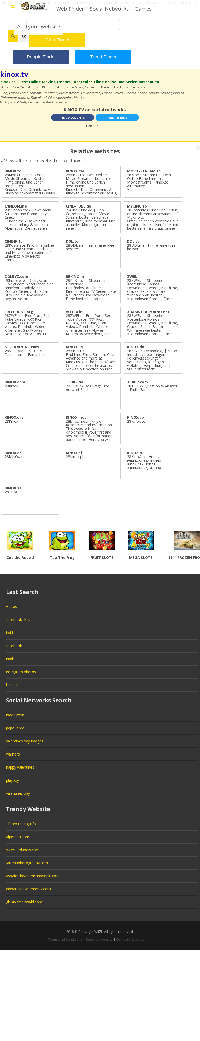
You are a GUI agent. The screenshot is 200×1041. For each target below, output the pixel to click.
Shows (154, 92)
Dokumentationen (14, 97)
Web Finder (70, 8)
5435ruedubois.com (22, 849)
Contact (122, 939)
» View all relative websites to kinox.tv (43, 160)
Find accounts (72, 117)
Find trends (117, 117)
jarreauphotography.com (27, 862)
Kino (3, 92)
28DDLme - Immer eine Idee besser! (90, 247)
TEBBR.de (74, 382)
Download (38, 97)
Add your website (38, 26)
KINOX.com (15, 382)
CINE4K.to (14, 241)
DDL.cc (133, 241)
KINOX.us (74, 346)
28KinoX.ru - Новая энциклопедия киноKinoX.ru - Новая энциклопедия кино (144, 462)
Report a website (99, 939)
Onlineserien (90, 92)
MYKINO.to (137, 206)
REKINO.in (75, 276)
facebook (14, 645)
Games (143, 8)
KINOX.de (135, 346)
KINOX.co (135, 417)
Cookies (138, 939)
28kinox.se (13, 491)
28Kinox (11, 385)
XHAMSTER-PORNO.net (148, 311)
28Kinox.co (136, 421)
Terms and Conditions (65, 939)
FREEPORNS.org (19, 311)
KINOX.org (14, 417)
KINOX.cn (13, 452)
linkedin (12, 684)
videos (11, 606)
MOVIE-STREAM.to (144, 170)
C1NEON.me (16, 206)
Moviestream (69, 92)
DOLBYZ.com (16, 276)
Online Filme (18, 92)
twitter (11, 632)
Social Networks (109, 8)
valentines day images (24, 741)
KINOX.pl (74, 452)
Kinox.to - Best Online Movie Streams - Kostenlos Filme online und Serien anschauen (79, 81)
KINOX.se (13, 487)
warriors (13, 754)
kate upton (15, 715)
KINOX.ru (135, 452)
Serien (142, 92)
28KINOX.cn (15, 456)
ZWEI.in (134, 276)
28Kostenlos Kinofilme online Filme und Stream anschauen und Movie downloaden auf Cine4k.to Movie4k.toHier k (29, 252)
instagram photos (21, 671)
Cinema (130, 92)
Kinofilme (49, 92)
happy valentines (20, 767)
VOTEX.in (74, 311)
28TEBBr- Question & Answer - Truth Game (152, 387)
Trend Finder (103, 56)
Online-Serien (112, 92)
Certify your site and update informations (43, 102)
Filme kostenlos (60, 97)
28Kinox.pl (74, 456)
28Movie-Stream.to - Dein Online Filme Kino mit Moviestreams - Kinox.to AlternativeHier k (149, 182)
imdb (10, 658)
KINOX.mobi (77, 417)
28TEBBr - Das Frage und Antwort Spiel (87, 387)
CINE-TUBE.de (78, 206)
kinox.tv (14, 74)
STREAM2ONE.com (22, 346)
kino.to (178, 92)
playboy (12, 780)
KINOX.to (13, 170)
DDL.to (72, 241)
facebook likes (18, 619)
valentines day (18, 793)
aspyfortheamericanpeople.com (33, 875)
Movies (165, 92)
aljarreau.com (17, 836)
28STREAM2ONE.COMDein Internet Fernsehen (25, 352)
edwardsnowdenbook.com (28, 888)
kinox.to (80, 97)
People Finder (41, 56)
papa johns (15, 728)
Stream (35, 92)
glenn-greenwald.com (24, 901)
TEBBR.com (137, 382)
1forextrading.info (21, 823)
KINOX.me (75, 170)
